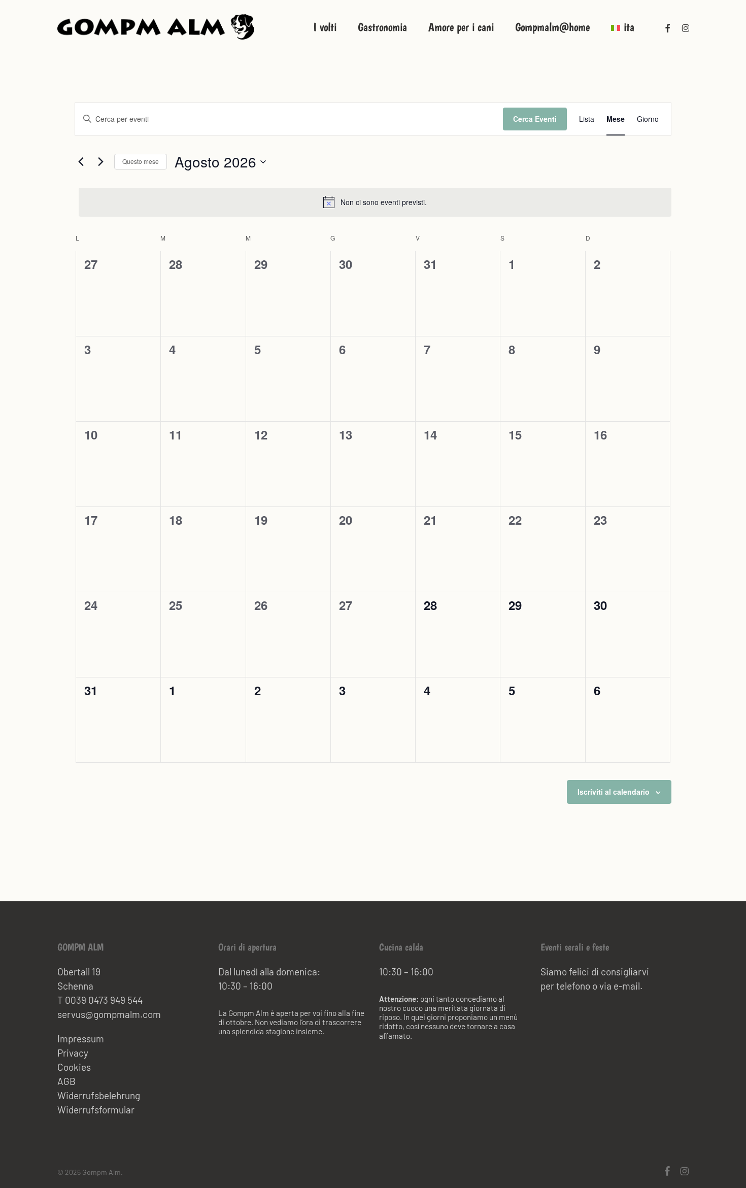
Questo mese (140, 161)
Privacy (72, 1053)
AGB (66, 1081)
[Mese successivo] (100, 162)
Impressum (80, 1038)
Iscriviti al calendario (614, 792)
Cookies (74, 1067)
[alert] (375, 202)
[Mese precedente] (81, 162)
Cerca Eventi (535, 119)
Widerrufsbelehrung (98, 1095)
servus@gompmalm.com (109, 1014)
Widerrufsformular (95, 1109)
